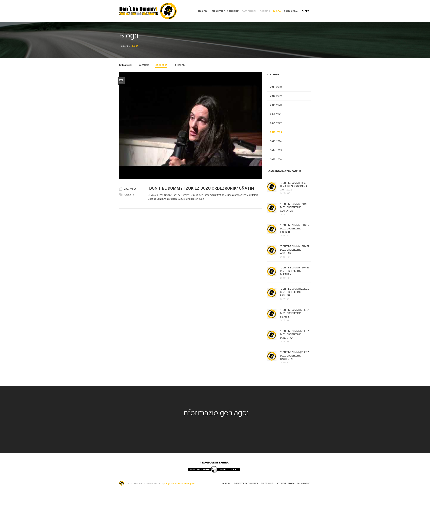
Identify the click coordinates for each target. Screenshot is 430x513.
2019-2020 (276, 105)
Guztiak (144, 65)
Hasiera (124, 46)
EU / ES (305, 11)
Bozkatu (281, 483)
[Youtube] (209, 433)
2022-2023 (276, 132)
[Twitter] (199, 433)
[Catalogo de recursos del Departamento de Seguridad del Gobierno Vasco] (220, 433)
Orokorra (161, 65)
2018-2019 (276, 96)
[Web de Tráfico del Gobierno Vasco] (231, 433)
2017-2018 (276, 87)
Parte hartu (267, 483)
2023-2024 (276, 141)
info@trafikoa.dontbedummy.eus (179, 483)
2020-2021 (276, 114)
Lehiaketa (179, 65)
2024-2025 (276, 150)
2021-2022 (276, 123)
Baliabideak (291, 11)
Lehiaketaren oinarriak (225, 11)
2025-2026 (276, 159)
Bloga (277, 11)
